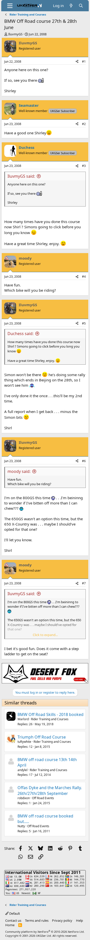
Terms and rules (36, 920)
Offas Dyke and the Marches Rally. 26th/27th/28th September (50, 790)
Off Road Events (43, 798)
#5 (84, 323)
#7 (84, 583)
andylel (23, 770)
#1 (84, 61)
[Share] (77, 62)
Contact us (13, 920)
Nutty (21, 826)
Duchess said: (21, 333)
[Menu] (10, 6)
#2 (84, 124)
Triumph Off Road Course (42, 737)
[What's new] (71, 5)
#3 (84, 166)
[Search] (81, 5)
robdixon (24, 798)
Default (14, 913)
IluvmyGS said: (21, 176)
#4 (84, 276)
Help (79, 920)
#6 (84, 461)
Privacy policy (62, 920)
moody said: (19, 471)
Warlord (23, 719)
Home (9, 925)
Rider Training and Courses (49, 719)
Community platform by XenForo (44, 931)
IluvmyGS (15, 34)
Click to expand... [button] (45, 635)
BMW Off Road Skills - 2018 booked (51, 714)
